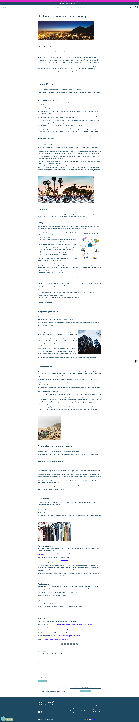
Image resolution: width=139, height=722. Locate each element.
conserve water (64, 560)
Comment (40, 662)
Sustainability (72, 708)
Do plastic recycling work (75, 562)
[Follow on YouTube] (99, 711)
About (66, 7)
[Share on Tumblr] (71, 644)
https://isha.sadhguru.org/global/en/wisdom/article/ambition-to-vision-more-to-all (74, 624)
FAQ (82, 712)
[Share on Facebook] (62, 644)
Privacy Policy (83, 710)
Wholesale (72, 712)
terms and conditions (89, 693)
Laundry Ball (80, 7)
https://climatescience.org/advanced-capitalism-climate (57, 639)
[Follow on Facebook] (93, 711)
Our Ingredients (73, 706)
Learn (72, 7)
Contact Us (72, 710)
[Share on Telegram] (74, 644)
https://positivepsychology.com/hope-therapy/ (61, 629)
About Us (72, 704)
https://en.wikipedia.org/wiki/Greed (49, 627)
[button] (3, 718)
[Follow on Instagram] (95, 711)
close (2, 1)
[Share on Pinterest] (68, 644)
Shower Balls (58, 7)
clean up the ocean (66, 562)
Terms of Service (84, 708)
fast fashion (67, 557)
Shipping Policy (84, 704)
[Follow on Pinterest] (97, 711)
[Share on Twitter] (65, 644)
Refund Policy (83, 706)
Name (39, 657)
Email (71, 657)
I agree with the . (86, 693)
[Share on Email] (77, 644)
